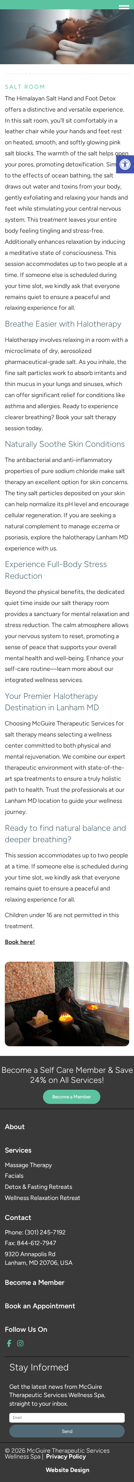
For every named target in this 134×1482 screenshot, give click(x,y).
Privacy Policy (66, 1456)
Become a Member (71, 1096)
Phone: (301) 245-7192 (35, 1232)
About (15, 1127)
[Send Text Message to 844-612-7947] (60, 8)
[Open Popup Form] (45, 8)
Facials (14, 1175)
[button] (125, 164)
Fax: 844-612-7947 (30, 1243)
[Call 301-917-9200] (29, 8)
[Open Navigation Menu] (124, 9)
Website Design (67, 1469)
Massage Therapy (28, 1164)
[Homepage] (13, 8)
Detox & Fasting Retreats (38, 1186)
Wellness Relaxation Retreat (42, 1197)
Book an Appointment (40, 1306)
